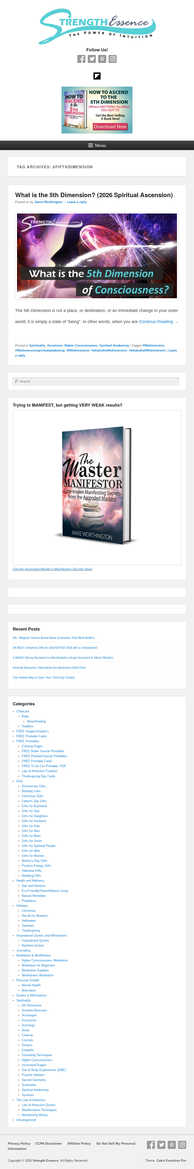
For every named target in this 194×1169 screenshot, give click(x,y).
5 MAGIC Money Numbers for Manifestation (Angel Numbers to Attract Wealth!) (63, 657)
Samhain (28, 925)
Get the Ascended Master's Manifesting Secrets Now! (52, 569)
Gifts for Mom (31, 836)
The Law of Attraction (30, 1100)
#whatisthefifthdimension (147, 350)
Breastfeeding (36, 721)
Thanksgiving (31, 930)
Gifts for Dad (30, 811)
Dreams (27, 1045)
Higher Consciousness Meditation (45, 960)
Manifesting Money (35, 1115)
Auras (26, 1030)
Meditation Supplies (35, 970)
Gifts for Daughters (35, 816)
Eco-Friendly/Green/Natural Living (45, 891)
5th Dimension (31, 1005)
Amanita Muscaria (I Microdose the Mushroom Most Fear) (49, 667)
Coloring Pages (32, 746)
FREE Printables (27, 741)
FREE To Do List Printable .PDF (44, 766)
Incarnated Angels (34, 1065)
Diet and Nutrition (33, 886)
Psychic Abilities (33, 1075)
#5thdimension (153, 345)
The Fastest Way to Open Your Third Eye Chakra (44, 677)
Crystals (27, 1040)
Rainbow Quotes (33, 945)
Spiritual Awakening (114, 345)
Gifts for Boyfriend (34, 806)
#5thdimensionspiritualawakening (40, 350)
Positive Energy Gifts (36, 865)
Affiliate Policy (79, 1143)
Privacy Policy (19, 1143)
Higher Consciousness (80, 345)
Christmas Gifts (32, 796)
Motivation (29, 990)
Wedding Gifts (31, 875)
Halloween (29, 920)
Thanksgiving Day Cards (38, 776)
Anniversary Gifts (34, 786)
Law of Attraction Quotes (39, 1105)
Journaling (23, 950)
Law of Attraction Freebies (39, 771)
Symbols (28, 1095)
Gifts (19, 781)
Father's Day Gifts (34, 801)
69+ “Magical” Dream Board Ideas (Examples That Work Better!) (53, 638)
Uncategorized (26, 1120)
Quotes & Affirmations (31, 995)
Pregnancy (29, 900)
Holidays (22, 905)
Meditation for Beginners (38, 965)
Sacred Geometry (34, 1080)
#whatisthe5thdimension (109, 350)
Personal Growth (27, 980)
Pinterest (102, 59)
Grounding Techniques (37, 1055)
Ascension (54, 345)
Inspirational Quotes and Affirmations (41, 935)
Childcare (22, 711)
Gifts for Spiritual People (38, 846)
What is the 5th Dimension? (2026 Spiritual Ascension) (94, 194)
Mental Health (31, 985)
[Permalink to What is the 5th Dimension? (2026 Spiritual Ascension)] (97, 302)
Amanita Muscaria (34, 1010)
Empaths (28, 1050)
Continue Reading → (158, 321)
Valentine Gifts (32, 870)
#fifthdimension (77, 350)
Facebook (81, 59)
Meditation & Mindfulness (33, 955)
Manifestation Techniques (39, 1110)
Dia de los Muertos (35, 915)
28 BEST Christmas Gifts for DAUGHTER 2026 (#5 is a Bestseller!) (55, 647)
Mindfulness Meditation (37, 975)
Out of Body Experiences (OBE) (44, 1070)
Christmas (29, 910)
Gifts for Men (31, 831)
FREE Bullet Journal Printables (43, 751)
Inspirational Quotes (35, 940)
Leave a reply (77, 202)
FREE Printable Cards (31, 736)
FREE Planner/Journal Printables (44, 756)
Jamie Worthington (48, 202)
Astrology (28, 1025)
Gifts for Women (33, 856)
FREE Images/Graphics (32, 731)
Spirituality (37, 345)
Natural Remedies (34, 896)
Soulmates (29, 1085)
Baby (25, 716)
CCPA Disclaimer (46, 1143)
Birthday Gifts (31, 791)
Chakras (27, 1035)
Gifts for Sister (32, 841)
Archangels (29, 1015)
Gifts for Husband (34, 821)
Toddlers (27, 726)
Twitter (92, 59)
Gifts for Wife (31, 851)
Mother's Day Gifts (34, 860)
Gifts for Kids (31, 826)
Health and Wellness (30, 880)
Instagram (113, 59)
